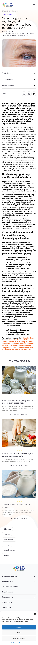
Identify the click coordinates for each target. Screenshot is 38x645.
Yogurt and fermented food (11, 576)
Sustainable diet (7, 597)
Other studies (7, 14)
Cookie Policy (14, 642)
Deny (19, 633)
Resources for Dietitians (10, 587)
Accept (19, 627)
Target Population (8, 592)
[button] (35, 614)
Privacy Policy (7, 602)
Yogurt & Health (7, 581)
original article (27, 338)
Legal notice (22, 642)
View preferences (19, 638)
